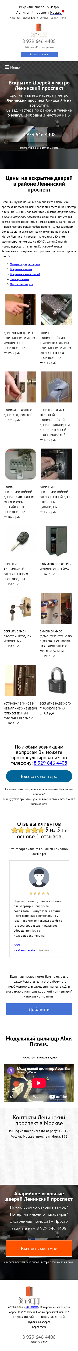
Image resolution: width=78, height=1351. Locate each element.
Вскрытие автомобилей (25, 274)
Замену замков (19, 279)
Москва (56, 12)
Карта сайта (39, 1327)
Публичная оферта (39, 1322)
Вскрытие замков (21, 269)
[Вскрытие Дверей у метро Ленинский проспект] (39, 30)
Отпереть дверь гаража (25, 264)
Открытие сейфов (21, 284)
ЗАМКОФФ (31, 1307)
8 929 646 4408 (39, 134)
